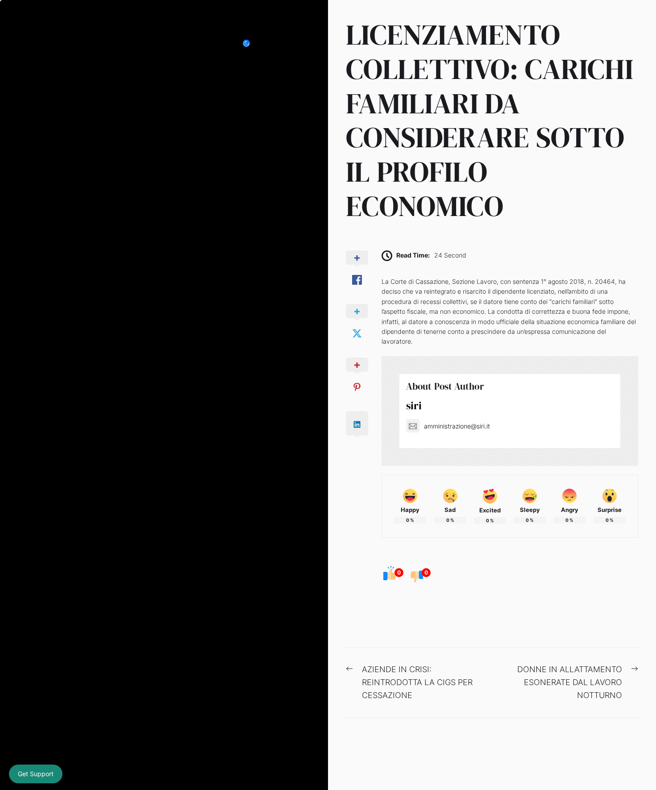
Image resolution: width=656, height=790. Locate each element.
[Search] (276, 43)
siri (414, 405)
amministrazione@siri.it (457, 426)
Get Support (36, 774)
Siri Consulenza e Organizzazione (120, 43)
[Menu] (296, 43)
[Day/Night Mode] (251, 43)
